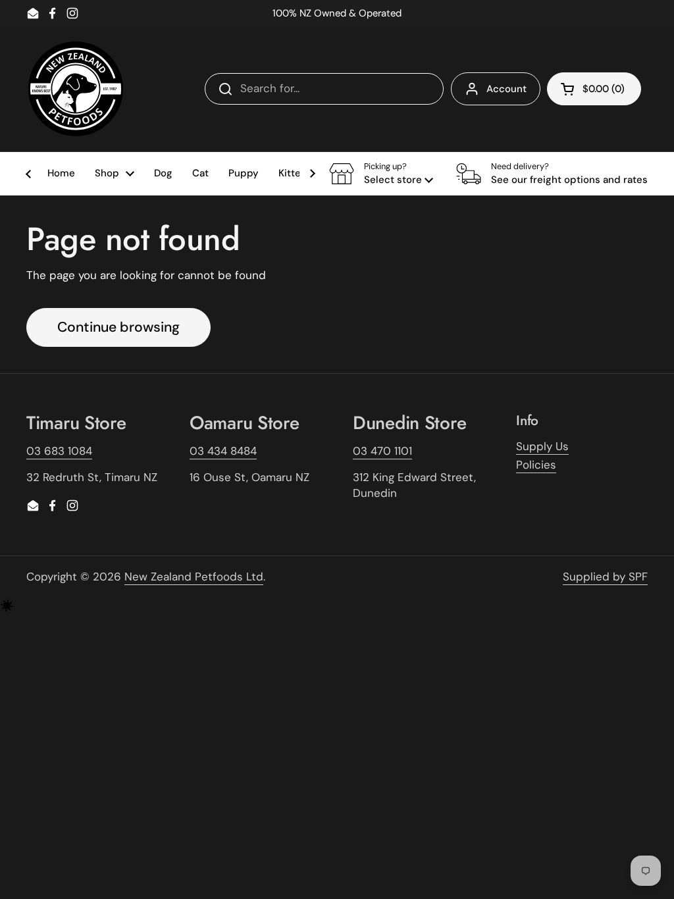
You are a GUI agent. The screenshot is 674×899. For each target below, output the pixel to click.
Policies (536, 464)
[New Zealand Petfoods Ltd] (75, 88)
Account (506, 88)
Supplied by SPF (605, 576)
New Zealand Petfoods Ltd (193, 576)
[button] (381, 173)
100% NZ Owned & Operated (337, 13)
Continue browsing (118, 327)
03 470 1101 (382, 451)
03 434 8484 (223, 451)
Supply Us (542, 446)
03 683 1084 (59, 451)
